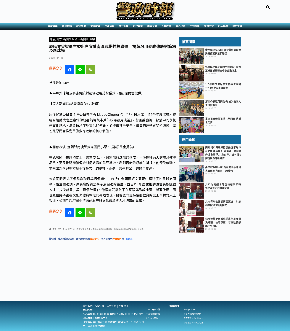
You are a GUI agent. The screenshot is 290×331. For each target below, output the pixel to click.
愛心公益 (180, 26)
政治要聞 (81, 26)
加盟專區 (123, 306)
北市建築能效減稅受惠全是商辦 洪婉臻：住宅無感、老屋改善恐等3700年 (224, 222)
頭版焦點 (67, 26)
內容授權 (88, 310)
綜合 (92, 39)
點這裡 (129, 238)
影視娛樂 (138, 26)
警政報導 (95, 26)
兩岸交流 (152, 26)
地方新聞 (124, 26)
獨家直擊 (53, 26)
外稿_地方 (56, 39)
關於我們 (88, 306)
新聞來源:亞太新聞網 (76, 39)
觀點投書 (237, 26)
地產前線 (109, 26)
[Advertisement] (145, 278)
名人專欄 (223, 26)
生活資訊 (195, 26)
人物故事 (166, 26)
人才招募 (112, 306)
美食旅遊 (209, 26)
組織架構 (100, 306)
